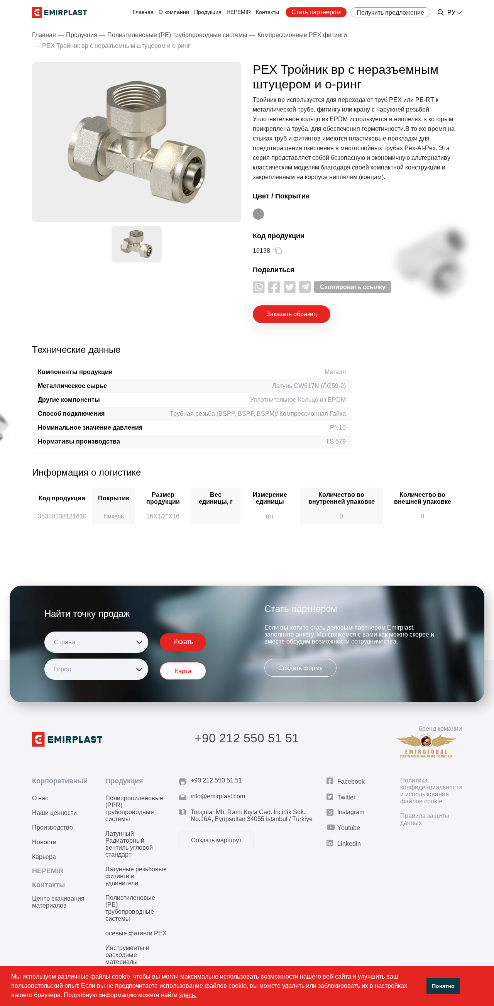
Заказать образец (291, 314)
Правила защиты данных (424, 819)
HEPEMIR (239, 12)
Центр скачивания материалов (58, 902)
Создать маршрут (216, 840)
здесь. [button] (187, 995)
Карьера (44, 857)
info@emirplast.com (218, 796)
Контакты (267, 12)
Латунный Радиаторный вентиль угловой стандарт (129, 844)
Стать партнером (316, 12)
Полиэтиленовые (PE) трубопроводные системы (177, 35)
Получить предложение (390, 12)
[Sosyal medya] (259, 287)
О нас (40, 798)
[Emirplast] (59, 12)
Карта (183, 671)
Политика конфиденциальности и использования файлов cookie (431, 790)
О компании (174, 12)
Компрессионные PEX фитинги (302, 35)
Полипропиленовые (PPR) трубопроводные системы (134, 808)
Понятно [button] (443, 986)
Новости (44, 842)
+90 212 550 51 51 (247, 738)
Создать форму (300, 668)
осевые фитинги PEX (136, 933)
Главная (143, 12)
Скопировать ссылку (353, 287)
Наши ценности (54, 813)
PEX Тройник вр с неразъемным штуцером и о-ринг (116, 45)
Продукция (208, 12)
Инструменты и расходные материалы (127, 955)
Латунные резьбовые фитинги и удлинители (136, 876)
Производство (52, 827)
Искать (183, 641)
